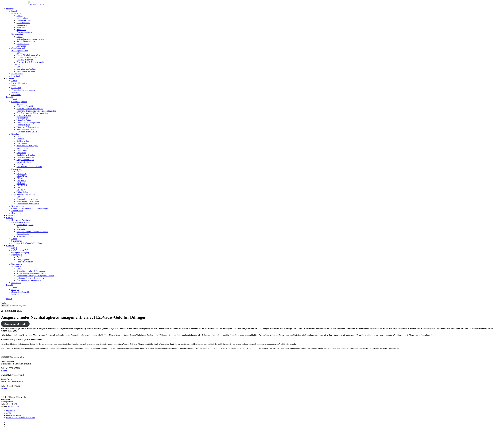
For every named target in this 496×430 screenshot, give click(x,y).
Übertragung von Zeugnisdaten (29, 280)
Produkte (10, 97)
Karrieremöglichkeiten (20, 222)
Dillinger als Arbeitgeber (21, 220)
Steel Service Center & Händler (29, 166)
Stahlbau (20, 139)
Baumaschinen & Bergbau (27, 146)
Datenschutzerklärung (15, 415)
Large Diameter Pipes (25, 160)
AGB (8, 413)
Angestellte (21, 229)
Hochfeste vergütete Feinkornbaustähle (32, 113)
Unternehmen (16, 13)
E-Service (10, 245)
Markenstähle (17, 169)
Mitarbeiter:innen (23, 27)
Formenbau (21, 153)
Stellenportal (16, 241)
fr (11, 299)
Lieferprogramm (23, 259)
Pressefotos (16, 95)
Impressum (10, 411)
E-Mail (4, 370)
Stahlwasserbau (23, 141)
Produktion (21, 30)
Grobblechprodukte (19, 101)
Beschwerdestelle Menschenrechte (31, 62)
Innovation (15, 64)
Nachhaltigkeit (17, 34)
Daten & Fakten (23, 23)
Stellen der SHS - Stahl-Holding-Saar (26, 243)
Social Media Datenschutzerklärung (20, 418)
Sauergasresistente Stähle (27, 132)
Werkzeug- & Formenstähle (28, 127)
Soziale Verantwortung (26, 41)
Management (22, 25)
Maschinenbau (22, 148)
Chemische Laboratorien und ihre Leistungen (29, 208)
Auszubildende (23, 234)
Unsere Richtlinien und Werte (29, 55)
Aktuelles (10, 78)
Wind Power (22, 150)
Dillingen (15, 290)
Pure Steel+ (16, 76)
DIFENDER (22, 185)
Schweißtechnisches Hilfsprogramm (31, 271)
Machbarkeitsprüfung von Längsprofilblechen (35, 276)
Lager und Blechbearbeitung (23, 194)
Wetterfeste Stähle (24, 120)
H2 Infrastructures (24, 162)
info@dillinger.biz (15, 406)
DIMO (19, 187)
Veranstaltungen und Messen (23, 90)
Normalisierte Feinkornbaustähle (30, 108)
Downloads (21, 46)
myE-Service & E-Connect (22, 250)
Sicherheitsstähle (23, 125)
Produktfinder (17, 211)
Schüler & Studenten (25, 236)
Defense (20, 164)
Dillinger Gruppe (23, 20)
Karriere (9, 218)
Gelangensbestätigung (20, 252)
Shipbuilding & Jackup (26, 155)
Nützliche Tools (17, 266)
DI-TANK (21, 190)
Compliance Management (27, 57)
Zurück (14, 11)
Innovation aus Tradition (26, 69)
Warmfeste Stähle (24, 115)
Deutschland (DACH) (20, 292)
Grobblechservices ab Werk (28, 201)
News (13, 85)
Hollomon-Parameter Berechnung (30, 278)
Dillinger (9, 9)
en (9, 299)
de (7, 299)
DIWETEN (21, 180)
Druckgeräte (22, 143)
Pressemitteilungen (19, 83)
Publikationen (17, 74)
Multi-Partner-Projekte (26, 71)
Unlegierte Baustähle (25, 106)
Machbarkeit (16, 255)
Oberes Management (25, 225)
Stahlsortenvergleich (25, 262)
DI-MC (20, 178)
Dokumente (16, 283)
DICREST (21, 183)
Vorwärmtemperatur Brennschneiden (32, 273)
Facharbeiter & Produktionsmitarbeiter (32, 231)
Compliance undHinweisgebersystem (19, 49)
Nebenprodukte (17, 206)
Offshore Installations (25, 157)
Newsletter (15, 92)
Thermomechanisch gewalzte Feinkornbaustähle (36, 111)
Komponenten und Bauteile (28, 204)
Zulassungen (16, 264)
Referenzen (11, 215)
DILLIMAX (22, 176)
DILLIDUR (21, 173)
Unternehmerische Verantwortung (30, 39)
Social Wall (16, 88)
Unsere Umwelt (23, 43)
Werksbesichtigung (24, 32)
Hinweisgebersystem (25, 60)
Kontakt (9, 285)
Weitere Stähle (22, 192)
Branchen (15, 134)
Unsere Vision (22, 18)
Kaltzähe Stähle (23, 118)
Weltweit (15, 294)
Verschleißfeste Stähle (25, 129)
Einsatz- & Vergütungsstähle (28, 122)
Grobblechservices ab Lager (28, 199)
